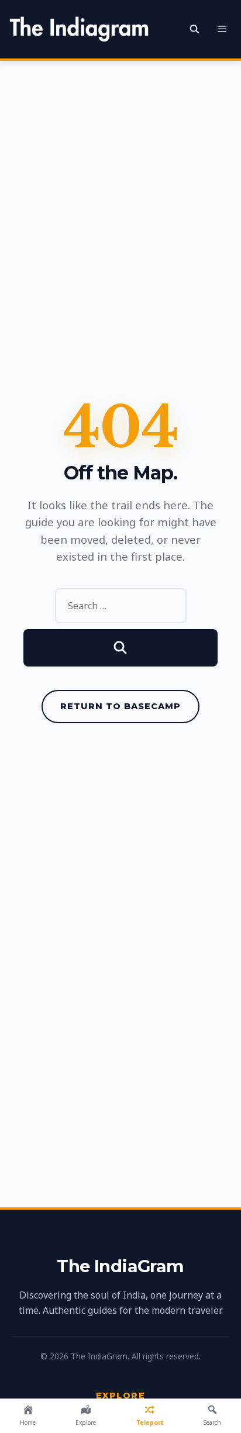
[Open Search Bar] (194, 29)
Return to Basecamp (120, 706)
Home (28, 1422)
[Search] (120, 648)
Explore (85, 1422)
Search (212, 1422)
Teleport (150, 1422)
